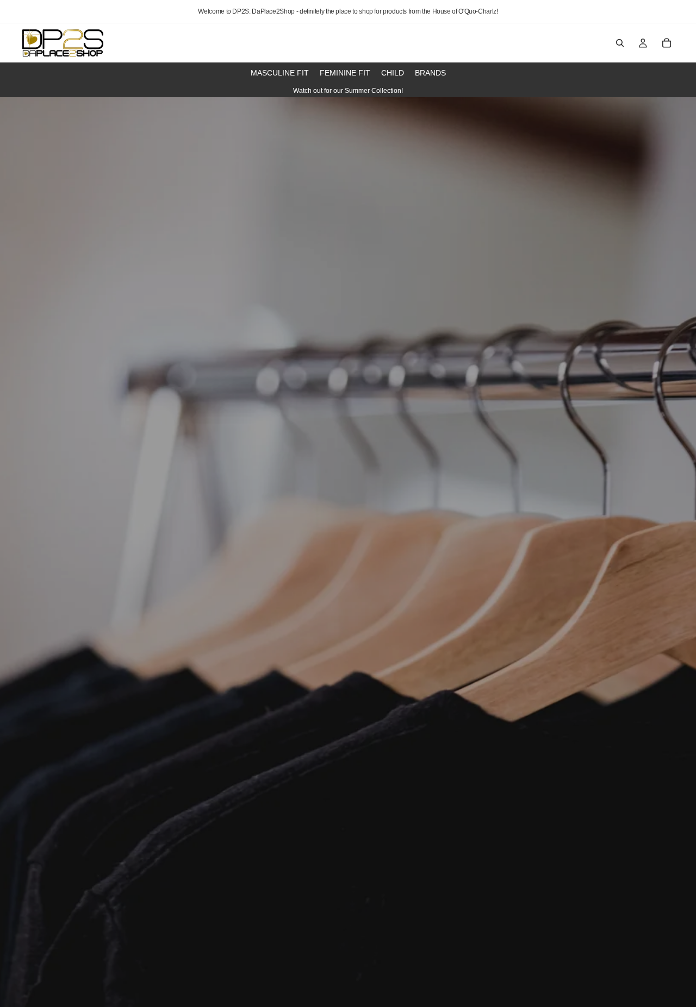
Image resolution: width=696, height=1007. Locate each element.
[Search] (620, 43)
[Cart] (667, 43)
